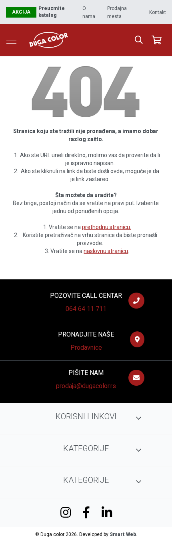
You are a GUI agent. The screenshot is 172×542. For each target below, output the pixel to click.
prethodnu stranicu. (106, 227)
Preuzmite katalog (51, 12)
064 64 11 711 (86, 309)
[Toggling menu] (11, 40)
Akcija (21, 12)
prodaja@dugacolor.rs (86, 386)
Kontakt (157, 12)
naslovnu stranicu (106, 251)
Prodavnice (86, 347)
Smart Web (123, 534)
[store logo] (85, 40)
